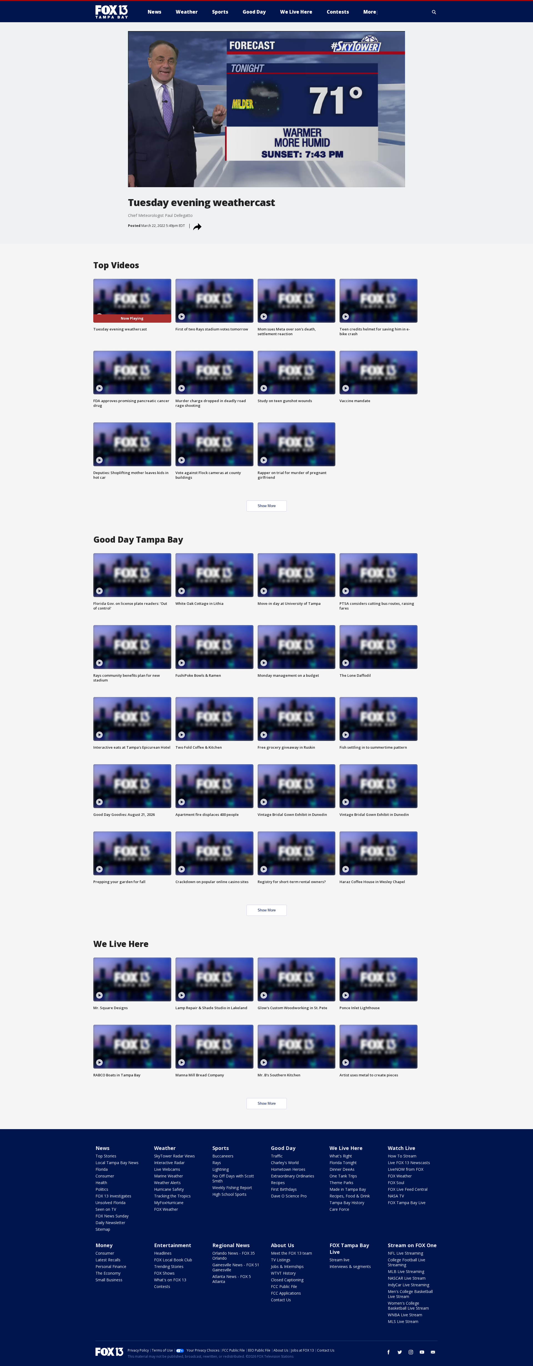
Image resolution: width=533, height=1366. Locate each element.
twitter (399, 1352)
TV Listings (280, 1259)
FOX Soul (396, 1182)
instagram (410, 1352)
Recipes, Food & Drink (350, 1196)
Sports (220, 1148)
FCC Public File (284, 1286)
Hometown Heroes (288, 1169)
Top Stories (105, 1156)
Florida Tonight (343, 1162)
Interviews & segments (350, 1266)
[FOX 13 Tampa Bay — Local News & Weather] (113, 12)
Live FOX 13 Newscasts (409, 1162)
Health (101, 1182)
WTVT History (283, 1273)
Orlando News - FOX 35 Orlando (233, 1255)
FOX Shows (164, 1273)
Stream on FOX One (412, 1245)
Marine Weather (168, 1176)
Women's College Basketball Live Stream (408, 1305)
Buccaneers (222, 1156)
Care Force (339, 1209)
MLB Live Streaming (406, 1271)
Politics (101, 1189)
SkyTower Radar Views (174, 1156)
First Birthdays (284, 1189)
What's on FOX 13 (170, 1279)
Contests (162, 1286)
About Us (282, 1245)
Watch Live (401, 1148)
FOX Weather (166, 1209)
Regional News (231, 1245)
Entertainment (172, 1245)
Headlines (163, 1253)
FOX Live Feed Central (408, 1189)
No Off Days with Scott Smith (233, 1178)
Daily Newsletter (110, 1222)
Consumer (104, 1176)
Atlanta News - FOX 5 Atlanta (231, 1279)
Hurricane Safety (169, 1189)
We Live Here (346, 1148)
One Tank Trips (343, 1176)
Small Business (108, 1279)
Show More (267, 506)
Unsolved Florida (110, 1202)
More (369, 12)
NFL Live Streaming (405, 1253)
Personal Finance (110, 1266)
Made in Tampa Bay (348, 1189)
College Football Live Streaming (406, 1262)
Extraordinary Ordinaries (292, 1176)
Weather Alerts (167, 1182)
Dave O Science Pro (289, 1196)
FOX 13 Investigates (113, 1196)
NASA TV (396, 1196)
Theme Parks (341, 1182)
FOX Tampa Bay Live (407, 1202)
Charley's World (285, 1162)
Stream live (340, 1259)
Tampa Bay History (347, 1202)
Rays (216, 1162)
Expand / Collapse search (434, 12)
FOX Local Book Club (173, 1259)
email (433, 1352)
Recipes (278, 1182)
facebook (388, 1352)
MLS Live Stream (403, 1321)
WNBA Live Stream (405, 1314)
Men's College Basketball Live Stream (410, 1294)
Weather (165, 1148)
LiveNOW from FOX (405, 1169)
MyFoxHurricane (168, 1202)
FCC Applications (286, 1293)
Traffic (277, 1156)
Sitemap (102, 1229)
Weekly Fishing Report (232, 1187)
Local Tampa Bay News (117, 1162)
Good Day (283, 1148)
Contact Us (281, 1299)
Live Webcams (167, 1169)
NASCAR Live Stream (407, 1278)
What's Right (341, 1156)
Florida (101, 1169)
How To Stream (402, 1156)
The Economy (107, 1273)
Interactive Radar (169, 1162)
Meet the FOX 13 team (291, 1253)
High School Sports (229, 1194)
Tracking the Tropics (172, 1196)
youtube (422, 1352)
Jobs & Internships (287, 1266)
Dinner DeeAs (342, 1169)
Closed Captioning (287, 1279)
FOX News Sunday (112, 1216)
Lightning (220, 1169)
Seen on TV (105, 1209)
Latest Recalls (107, 1259)
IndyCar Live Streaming (408, 1284)
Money (103, 1245)
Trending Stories (168, 1266)
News (102, 1148)
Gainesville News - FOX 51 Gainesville (235, 1267)
